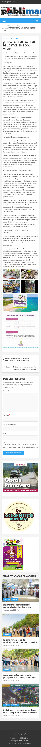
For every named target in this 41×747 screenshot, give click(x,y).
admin (20, 53)
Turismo (14, 39)
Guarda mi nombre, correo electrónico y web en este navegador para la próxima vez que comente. (20, 446)
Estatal (14, 599)
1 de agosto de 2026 (10, 645)
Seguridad (14, 705)
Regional (6, 39)
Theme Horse (23, 741)
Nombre (6, 415)
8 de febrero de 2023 (10, 53)
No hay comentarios (30, 53)
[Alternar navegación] (4, 20)
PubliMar (25, 738)
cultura (7, 599)
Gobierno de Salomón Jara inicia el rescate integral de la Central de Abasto (21, 368)
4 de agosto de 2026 (10, 610)
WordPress (27, 743)
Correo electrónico (10, 424)
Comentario (7, 391)
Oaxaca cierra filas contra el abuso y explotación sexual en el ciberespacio (18, 359)
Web (4, 433)
